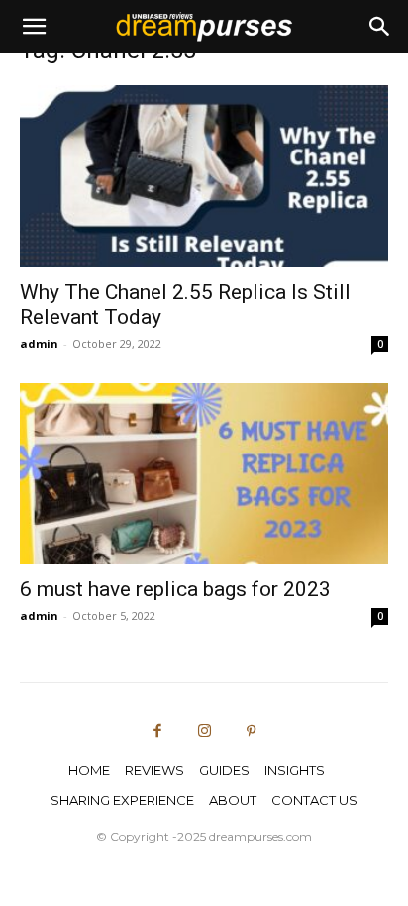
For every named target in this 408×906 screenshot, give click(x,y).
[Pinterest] (251, 732)
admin (39, 343)
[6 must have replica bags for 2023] (204, 474)
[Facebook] (157, 732)
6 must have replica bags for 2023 (175, 589)
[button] (33, 26)
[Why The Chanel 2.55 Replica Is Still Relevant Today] (204, 176)
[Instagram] (204, 732)
